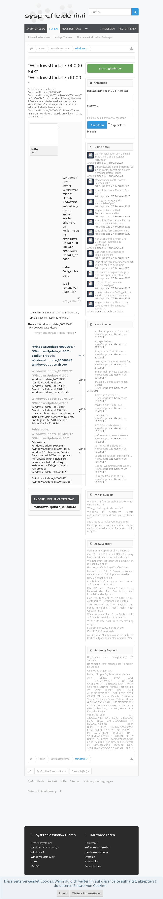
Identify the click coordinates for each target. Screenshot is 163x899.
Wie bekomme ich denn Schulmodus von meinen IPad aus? (110, 562)
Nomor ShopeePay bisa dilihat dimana (109, 674)
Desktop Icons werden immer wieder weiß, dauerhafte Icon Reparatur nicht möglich (110, 528)
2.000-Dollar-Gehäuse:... (108, 425)
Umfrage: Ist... (102, 415)
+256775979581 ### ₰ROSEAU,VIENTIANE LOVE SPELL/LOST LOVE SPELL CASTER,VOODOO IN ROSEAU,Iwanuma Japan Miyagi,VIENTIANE (110, 720)
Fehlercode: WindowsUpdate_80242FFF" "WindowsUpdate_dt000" (52, 433)
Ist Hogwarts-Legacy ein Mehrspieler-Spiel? (108, 202)
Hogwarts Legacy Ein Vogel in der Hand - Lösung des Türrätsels (113, 294)
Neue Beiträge (71, 28)
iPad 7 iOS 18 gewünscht (100, 631)
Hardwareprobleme (97, 852)
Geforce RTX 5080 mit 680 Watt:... (113, 435)
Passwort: (92, 105)
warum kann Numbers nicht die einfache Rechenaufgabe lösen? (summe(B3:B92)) (110, 636)
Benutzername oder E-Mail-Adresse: (107, 90)
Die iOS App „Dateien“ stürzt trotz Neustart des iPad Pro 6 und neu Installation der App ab (110, 591)
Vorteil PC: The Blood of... (109, 445)
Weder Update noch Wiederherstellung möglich (110, 622)
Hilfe (63, 781)
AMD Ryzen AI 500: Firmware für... (113, 361)
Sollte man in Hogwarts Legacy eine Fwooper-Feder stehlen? (112, 273)
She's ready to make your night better (108, 521)
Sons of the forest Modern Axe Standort (112, 191)
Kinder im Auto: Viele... (107, 395)
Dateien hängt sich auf (99, 578)
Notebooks (91, 861)
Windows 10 (38, 847)
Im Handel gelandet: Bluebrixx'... (113, 331)
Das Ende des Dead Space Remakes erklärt (109, 253)
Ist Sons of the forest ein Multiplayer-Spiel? (108, 283)
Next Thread (66, 332)
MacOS (35, 866)
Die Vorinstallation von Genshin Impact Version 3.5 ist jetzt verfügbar (112, 156)
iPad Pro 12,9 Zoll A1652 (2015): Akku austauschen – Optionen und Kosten (110, 599)
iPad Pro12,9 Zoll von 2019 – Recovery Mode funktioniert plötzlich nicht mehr (110, 555)
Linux (34, 861)
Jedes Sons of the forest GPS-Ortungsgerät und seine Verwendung (111, 242)
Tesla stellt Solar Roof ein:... (110, 476)
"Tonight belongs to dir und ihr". (105, 508)
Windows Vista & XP (43, 857)
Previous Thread (46, 332)
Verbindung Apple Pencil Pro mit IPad (108, 550)
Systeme (90, 857)
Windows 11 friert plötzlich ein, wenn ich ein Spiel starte (110, 503)
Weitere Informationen (86, 893)
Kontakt (52, 781)
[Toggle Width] (29, 771)
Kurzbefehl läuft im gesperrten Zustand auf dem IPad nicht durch (110, 583)
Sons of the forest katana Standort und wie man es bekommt (114, 263)
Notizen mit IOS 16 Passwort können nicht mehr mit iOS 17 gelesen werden (110, 573)
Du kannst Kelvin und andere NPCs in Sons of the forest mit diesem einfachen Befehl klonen (114, 170)
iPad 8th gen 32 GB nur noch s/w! (105, 627)
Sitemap (75, 781)
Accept (63, 893)
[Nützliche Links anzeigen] (131, 48)
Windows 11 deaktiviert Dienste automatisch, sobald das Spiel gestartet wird (110, 515)
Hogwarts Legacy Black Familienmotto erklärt (107, 212)
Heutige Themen (63, 37)
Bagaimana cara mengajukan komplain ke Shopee (110, 665)
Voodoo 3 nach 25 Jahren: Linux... (113, 455)
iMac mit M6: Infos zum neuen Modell (111, 383)
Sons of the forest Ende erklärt (112, 230)
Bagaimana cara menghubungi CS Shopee (110, 658)
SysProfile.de (35, 28)
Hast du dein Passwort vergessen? (106, 118)
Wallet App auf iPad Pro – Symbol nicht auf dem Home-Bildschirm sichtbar (110, 616)
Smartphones (93, 866)
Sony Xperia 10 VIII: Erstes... (110, 351)
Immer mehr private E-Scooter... (112, 371)
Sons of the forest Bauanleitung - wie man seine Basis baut (113, 222)
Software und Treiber (98, 847)
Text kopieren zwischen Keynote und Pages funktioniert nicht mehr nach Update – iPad (110, 607)
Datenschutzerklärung (42, 791)
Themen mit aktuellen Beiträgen (95, 37)
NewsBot (100, 334)
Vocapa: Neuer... (104, 341)
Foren (53, 29)
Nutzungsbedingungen (98, 781)
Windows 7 (46, 113)
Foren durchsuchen (39, 37)
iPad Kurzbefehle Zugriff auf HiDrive (107, 567)
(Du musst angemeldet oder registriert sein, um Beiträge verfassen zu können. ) (54, 315)
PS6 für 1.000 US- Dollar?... (109, 405)
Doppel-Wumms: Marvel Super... (113, 466)
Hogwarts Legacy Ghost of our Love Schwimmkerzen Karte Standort (112, 305)
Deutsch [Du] (79, 771)
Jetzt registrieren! (110, 68)
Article (90, 162)
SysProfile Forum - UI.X (50, 771)
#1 (79, 298)
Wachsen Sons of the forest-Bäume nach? (110, 181)
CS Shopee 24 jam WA (99, 670)
